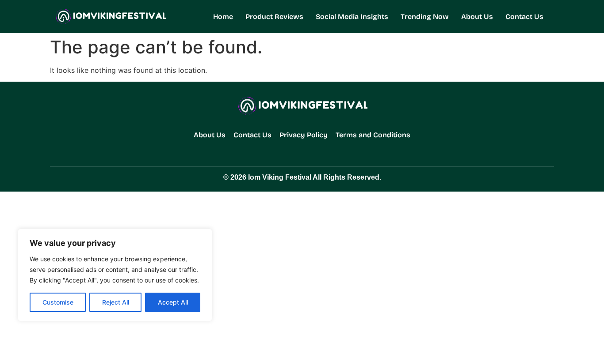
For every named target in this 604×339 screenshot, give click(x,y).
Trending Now (425, 16)
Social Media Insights (352, 16)
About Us (477, 16)
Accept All (173, 302)
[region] (115, 275)
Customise (57, 302)
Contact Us (524, 16)
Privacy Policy (303, 135)
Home (223, 16)
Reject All (115, 302)
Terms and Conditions (373, 135)
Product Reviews (274, 16)
